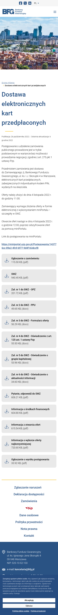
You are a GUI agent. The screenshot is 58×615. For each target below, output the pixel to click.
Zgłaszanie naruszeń (27, 487)
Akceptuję (29, 600)
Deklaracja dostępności (29, 494)
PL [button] (35, 3)
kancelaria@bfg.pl (24, 569)
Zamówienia (29, 501)
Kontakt (29, 536)
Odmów (29, 606)
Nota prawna (29, 529)
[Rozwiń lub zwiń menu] (54, 11)
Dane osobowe (29, 515)
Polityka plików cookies (20, 611)
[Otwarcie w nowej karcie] (29, 508)
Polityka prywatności (38, 611)
